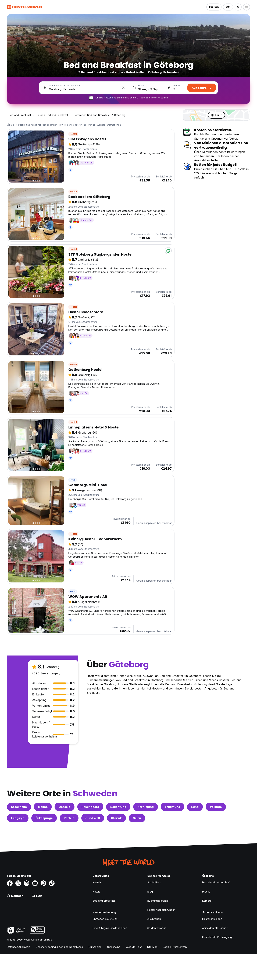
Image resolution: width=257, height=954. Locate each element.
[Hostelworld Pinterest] (43, 883)
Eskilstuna (172, 807)
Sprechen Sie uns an (105, 918)
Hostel (73, 134)
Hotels (96, 891)
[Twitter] (18, 883)
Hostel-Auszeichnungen (161, 909)
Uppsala (64, 807)
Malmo (43, 807)
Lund (195, 807)
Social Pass (154, 882)
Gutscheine (95, 946)
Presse (206, 891)
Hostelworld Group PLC (216, 882)
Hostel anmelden (212, 918)
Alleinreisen (154, 918)
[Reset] (123, 88)
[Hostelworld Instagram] (26, 883)
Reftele (69, 818)
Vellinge (216, 807)
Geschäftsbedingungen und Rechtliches (59, 946)
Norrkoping (145, 807)
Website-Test (133, 946)
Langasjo (17, 818)
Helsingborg (90, 807)
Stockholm (19, 807)
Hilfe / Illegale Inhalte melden (110, 927)
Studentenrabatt (156, 927)
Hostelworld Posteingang (217, 937)
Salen (137, 818)
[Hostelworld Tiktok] (52, 883)
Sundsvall (92, 818)
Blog (150, 891)
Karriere (207, 900)
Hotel (73, 479)
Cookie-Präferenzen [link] (174, 946)
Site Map (152, 946)
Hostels (97, 882)
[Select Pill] (238, 7)
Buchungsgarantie (158, 900)
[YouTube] (35, 883)
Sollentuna (118, 807)
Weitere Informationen (109, 124)
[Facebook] (10, 883)
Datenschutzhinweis (18, 946)
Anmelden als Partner (214, 927)
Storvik (116, 818)
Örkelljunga (44, 818)
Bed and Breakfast (104, 900)
